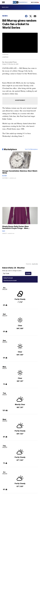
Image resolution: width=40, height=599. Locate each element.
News (5, 16)
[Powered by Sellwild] (35, 264)
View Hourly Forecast (9, 280)
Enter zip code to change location (11, 270)
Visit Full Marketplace (31, 149)
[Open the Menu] (3, 2)
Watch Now (34, 2)
